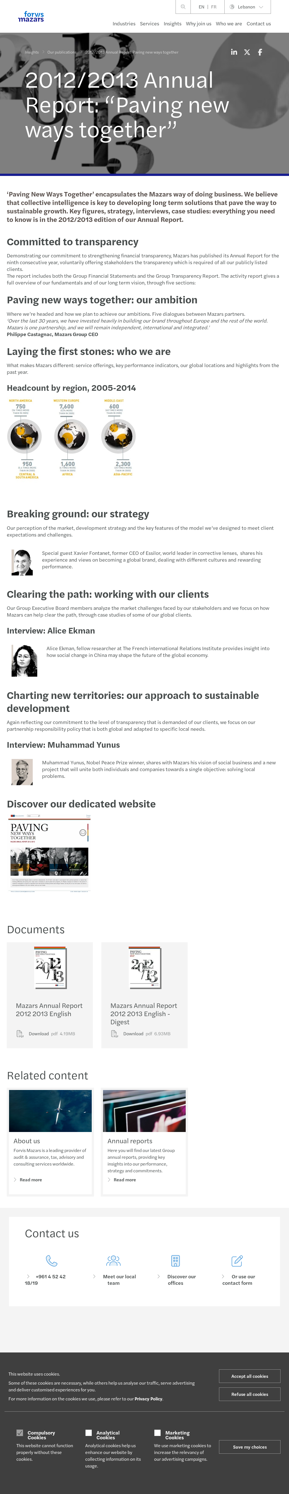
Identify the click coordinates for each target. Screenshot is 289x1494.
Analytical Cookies (108, 1435)
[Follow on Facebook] (171, 1331)
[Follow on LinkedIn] (144, 1331)
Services (149, 23)
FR (213, 6)
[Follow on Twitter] (158, 1331)
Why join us (198, 23)
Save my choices (250, 1447)
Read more (31, 1179)
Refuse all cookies (249, 1394)
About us (27, 1140)
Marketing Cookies (177, 1435)
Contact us (259, 23)
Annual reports (130, 1140)
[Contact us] (52, 1270)
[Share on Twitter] (247, 52)
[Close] (283, 22)
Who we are (229, 23)
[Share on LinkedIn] (234, 52)
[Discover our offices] (175, 1270)
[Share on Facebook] (260, 52)
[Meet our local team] (114, 1270)
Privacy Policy (148, 1398)
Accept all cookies (249, 1376)
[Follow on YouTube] (184, 1331)
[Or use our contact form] (238, 1270)
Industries (124, 23)
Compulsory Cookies (41, 1435)
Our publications (61, 52)
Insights (172, 23)
